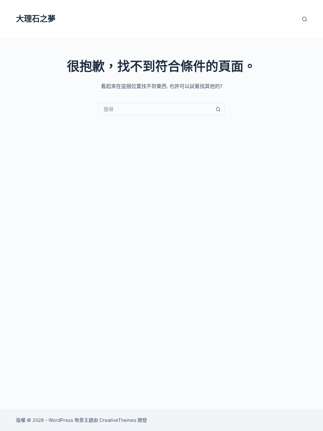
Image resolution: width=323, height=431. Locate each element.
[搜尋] (304, 19)
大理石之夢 (36, 18)
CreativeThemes (117, 420)
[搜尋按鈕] (218, 109)
